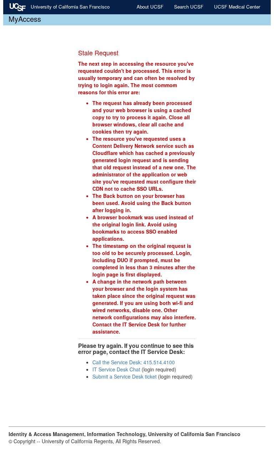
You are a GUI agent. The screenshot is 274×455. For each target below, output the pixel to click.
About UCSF (150, 6)
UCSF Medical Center (237, 6)
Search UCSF (188, 6)
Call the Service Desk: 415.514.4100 (133, 362)
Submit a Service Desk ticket (124, 376)
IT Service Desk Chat (116, 369)
